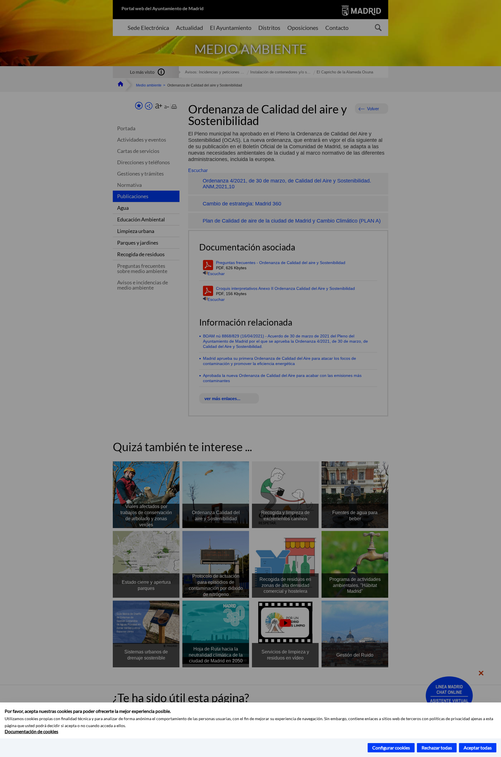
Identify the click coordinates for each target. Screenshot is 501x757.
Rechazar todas (437, 747)
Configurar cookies (391, 747)
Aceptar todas (478, 747)
